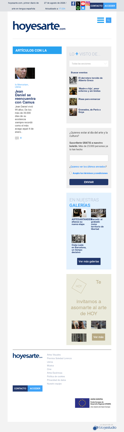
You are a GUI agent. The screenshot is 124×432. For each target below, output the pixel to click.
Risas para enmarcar (89, 99)
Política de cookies (56, 376)
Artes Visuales (54, 354)
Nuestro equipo (54, 383)
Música (50, 365)
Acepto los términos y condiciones (90, 173)
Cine (49, 369)
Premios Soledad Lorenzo (59, 358)
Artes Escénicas (54, 372)
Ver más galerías (89, 261)
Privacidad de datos (56, 379)
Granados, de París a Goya (89, 110)
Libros (18, 86)
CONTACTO (97, 5)
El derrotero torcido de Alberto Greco (90, 79)
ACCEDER (110, 5)
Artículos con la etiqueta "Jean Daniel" (35, 51)
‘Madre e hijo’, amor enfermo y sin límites (89, 89)
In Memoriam (21, 84)
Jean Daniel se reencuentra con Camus (25, 97)
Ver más (98, 337)
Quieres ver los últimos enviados (88, 166)
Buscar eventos (79, 72)
